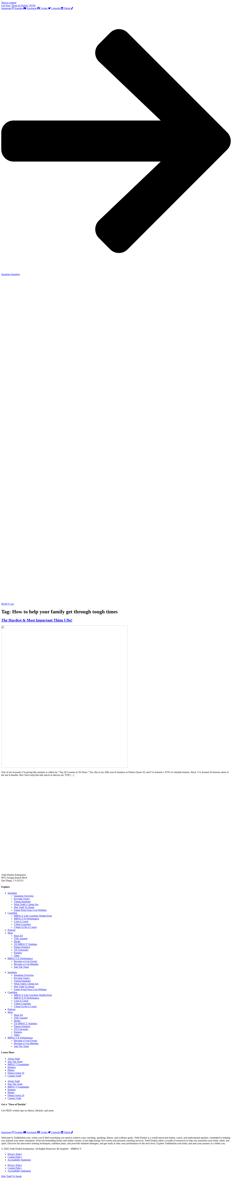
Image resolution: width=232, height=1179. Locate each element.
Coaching (12, 913)
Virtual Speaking (22, 901)
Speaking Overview (24, 896)
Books (17, 941)
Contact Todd (14, 1075)
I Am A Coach (21, 921)
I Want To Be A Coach (25, 927)
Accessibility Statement (19, 1159)
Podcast (11, 930)
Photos (11, 1070)
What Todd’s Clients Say (26, 904)
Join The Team (21, 967)
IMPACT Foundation (18, 1064)
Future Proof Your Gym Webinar (30, 910)
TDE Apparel (20, 938)
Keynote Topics (22, 898)
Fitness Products (22, 947)
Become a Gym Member (26, 964)
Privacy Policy (15, 1154)
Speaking (12, 893)
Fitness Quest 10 (16, 1073)
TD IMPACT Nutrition (25, 944)
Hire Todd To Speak (24, 907)
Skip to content (8, 2)
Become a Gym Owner (25, 961)
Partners (18, 952)
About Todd (14, 1058)
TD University (21, 950)
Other (17, 955)
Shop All (18, 935)
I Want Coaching (22, 924)
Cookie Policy (15, 1157)
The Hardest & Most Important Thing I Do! (36, 620)
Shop (10, 932)
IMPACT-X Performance (26, 918)
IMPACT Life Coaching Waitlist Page (33, 915)
